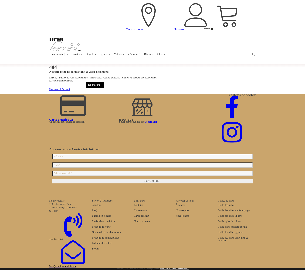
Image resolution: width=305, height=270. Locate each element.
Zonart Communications (179, 269)
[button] (207, 29)
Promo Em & (165, 269)
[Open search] (253, 54)
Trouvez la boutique (135, 29)
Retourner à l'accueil (59, 89)
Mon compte (179, 29)
